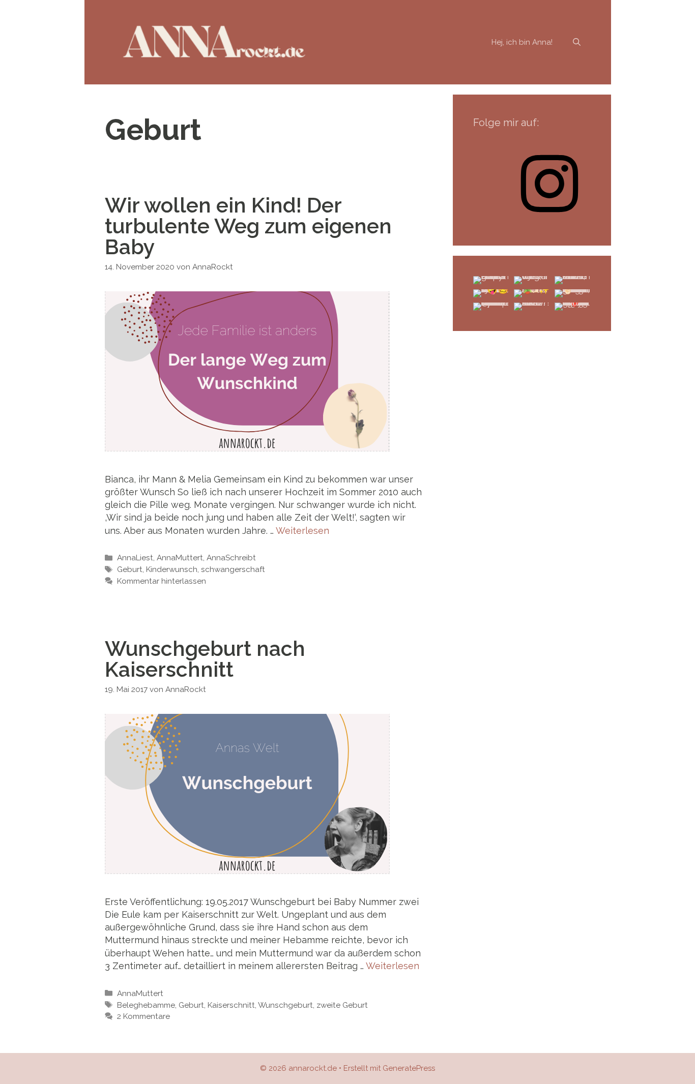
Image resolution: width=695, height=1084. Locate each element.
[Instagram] (549, 219)
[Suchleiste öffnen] (577, 42)
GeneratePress (409, 1068)
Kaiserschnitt (231, 1005)
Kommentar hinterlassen (161, 581)
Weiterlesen (302, 530)
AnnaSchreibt (231, 557)
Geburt (129, 569)
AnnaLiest (135, 557)
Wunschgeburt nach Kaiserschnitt (205, 659)
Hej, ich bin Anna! (522, 42)
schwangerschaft (233, 569)
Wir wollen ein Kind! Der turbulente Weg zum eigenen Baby (248, 226)
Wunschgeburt (285, 1005)
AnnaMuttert (180, 557)
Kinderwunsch (171, 569)
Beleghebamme (146, 1005)
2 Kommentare (143, 1016)
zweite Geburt (342, 1005)
